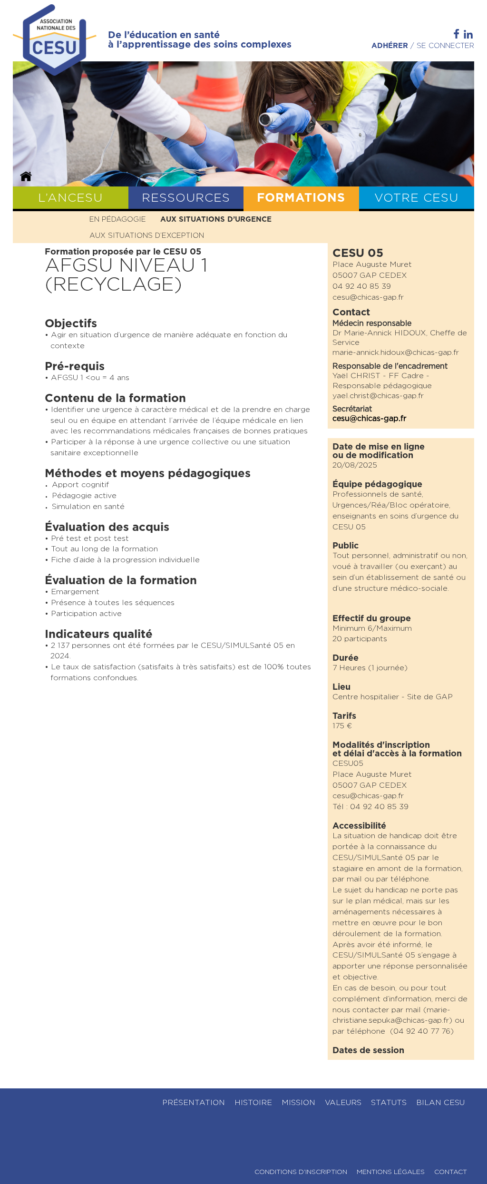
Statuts (389, 1102)
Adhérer (389, 45)
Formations (301, 198)
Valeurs (343, 1102)
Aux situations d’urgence (216, 219)
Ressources (186, 198)
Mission (298, 1102)
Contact (450, 1172)
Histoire (253, 1102)
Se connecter (445, 45)
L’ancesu (70, 198)
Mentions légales (391, 1172)
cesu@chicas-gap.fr (369, 418)
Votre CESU (416, 198)
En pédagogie (117, 219)
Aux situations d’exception (146, 235)
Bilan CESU (440, 1102)
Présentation (193, 1102)
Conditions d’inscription (300, 1172)
